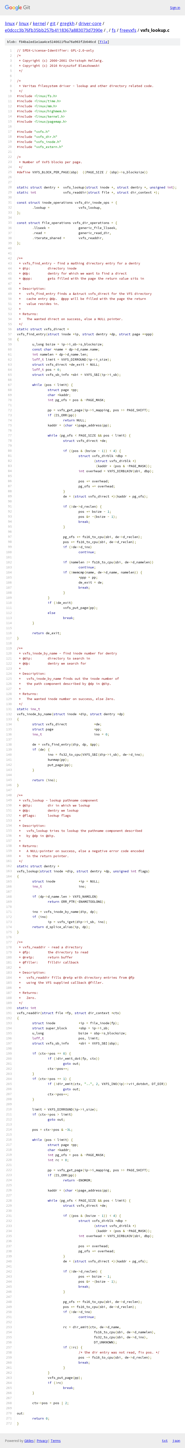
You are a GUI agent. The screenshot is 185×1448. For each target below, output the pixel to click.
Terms (56, 1440)
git (53, 23)
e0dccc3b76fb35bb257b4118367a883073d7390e (54, 30)
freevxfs (128, 30)
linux (10, 23)
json (176, 1440)
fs (114, 30)
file (103, 42)
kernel (39, 23)
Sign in (175, 7)
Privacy (42, 1440)
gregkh (67, 23)
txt (165, 1440)
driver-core (90, 23)
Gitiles (29, 1440)
